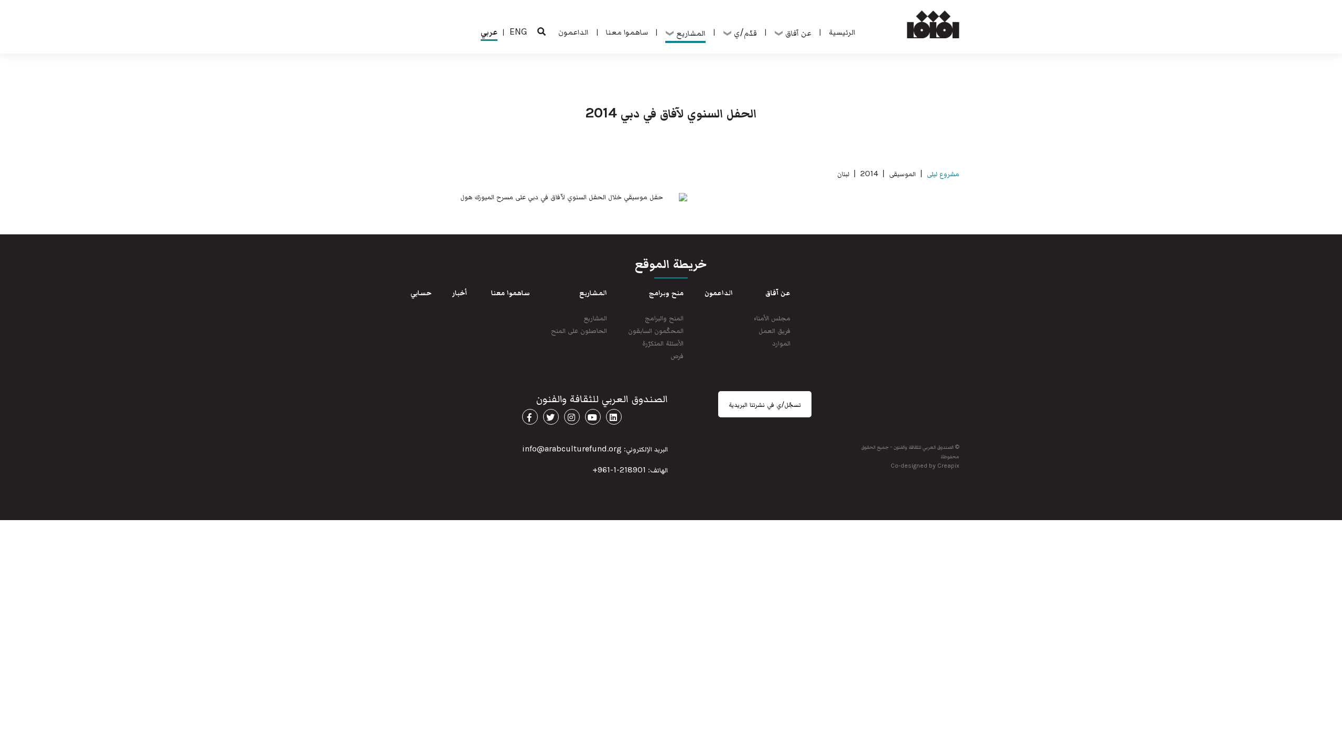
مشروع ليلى (943, 173)
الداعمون (573, 31)
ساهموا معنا (627, 31)
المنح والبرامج (664, 317)
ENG (518, 31)
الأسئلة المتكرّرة (663, 343)
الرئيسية (842, 31)
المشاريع (595, 317)
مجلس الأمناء (772, 317)
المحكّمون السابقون (656, 330)
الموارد (781, 343)
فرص (677, 355)
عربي (489, 31)
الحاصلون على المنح (579, 330)
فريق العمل (775, 330)
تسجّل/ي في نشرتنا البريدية (765, 404)
